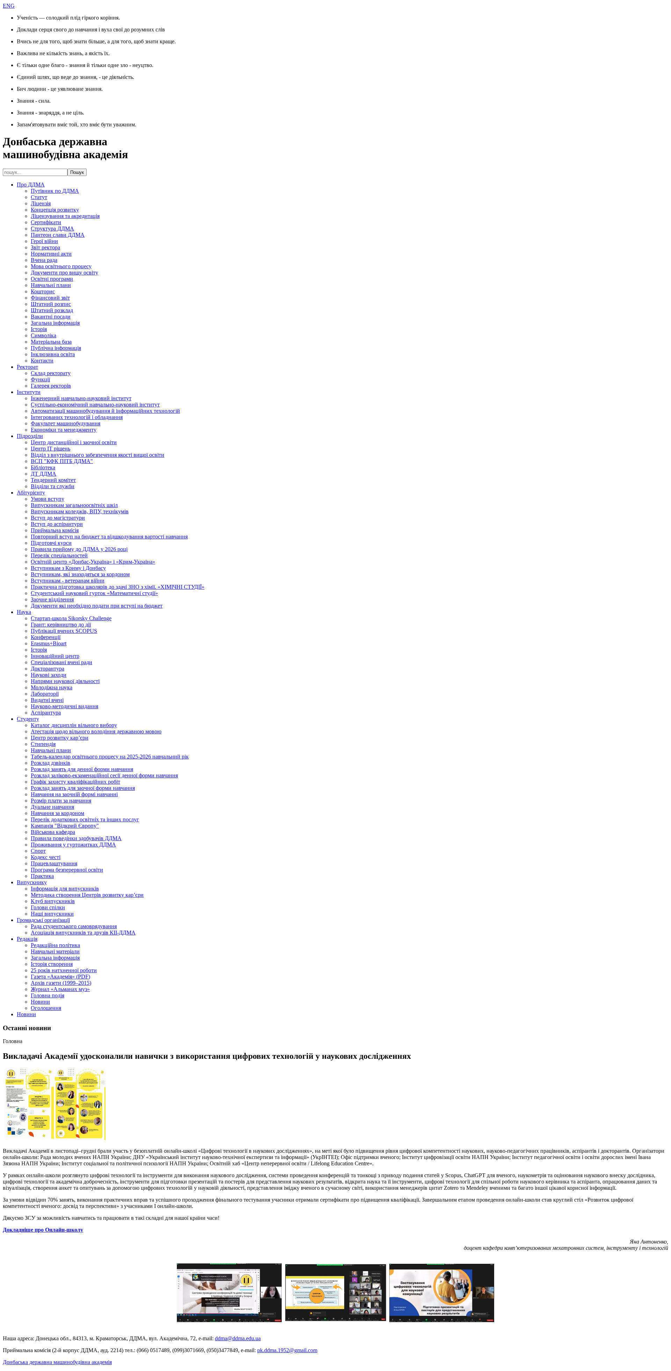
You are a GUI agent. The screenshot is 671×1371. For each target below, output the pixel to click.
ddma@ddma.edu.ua (238, 1338)
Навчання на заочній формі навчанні (74, 794)
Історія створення (52, 964)
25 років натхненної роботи (64, 970)
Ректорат (27, 367)
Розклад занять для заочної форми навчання (83, 788)
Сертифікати (46, 222)
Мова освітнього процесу (61, 266)
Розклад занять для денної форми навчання (82, 769)
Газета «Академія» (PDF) (60, 977)
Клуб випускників (53, 901)
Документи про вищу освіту (64, 273)
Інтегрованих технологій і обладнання (77, 417)
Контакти (42, 361)
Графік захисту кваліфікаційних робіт (75, 782)
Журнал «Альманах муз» (60, 989)
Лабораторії (45, 694)
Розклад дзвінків (50, 763)
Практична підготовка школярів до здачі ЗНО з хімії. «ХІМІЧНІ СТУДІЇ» (117, 587)
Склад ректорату (51, 373)
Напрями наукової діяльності (65, 681)
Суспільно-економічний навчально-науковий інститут (95, 405)
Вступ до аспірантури (57, 524)
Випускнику (32, 882)
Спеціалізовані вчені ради (61, 662)
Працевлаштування (54, 863)
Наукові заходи (48, 675)
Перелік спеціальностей (59, 555)
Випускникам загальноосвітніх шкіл (74, 505)
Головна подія (47, 995)
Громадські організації (43, 920)
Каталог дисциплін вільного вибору (74, 725)
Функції (40, 379)
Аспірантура (46, 713)
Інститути (29, 392)
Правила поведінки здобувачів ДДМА (76, 838)
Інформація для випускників (65, 889)
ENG (9, 6)
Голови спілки (48, 907)
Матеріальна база (51, 342)
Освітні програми (52, 279)
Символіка (43, 335)
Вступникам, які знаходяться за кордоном (80, 574)
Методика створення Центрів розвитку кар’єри (87, 895)
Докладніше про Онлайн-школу (43, 1230)
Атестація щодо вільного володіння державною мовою (96, 731)
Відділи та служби (52, 486)
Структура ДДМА (52, 229)
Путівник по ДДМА (55, 191)
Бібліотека (43, 467)
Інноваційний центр (55, 656)
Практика (42, 876)
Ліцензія (41, 203)
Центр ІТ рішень (50, 449)
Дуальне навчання (52, 807)
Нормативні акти (51, 254)
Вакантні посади (51, 317)
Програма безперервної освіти (67, 870)
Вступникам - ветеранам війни (67, 581)
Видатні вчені (47, 700)
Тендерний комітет (53, 480)
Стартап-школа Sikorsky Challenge (71, 618)
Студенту (28, 719)
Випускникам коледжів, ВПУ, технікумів (80, 511)
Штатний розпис (51, 304)
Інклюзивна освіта (53, 354)
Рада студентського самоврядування (74, 926)
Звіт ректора (45, 247)
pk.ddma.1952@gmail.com (287, 1350)
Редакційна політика (55, 945)
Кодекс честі (45, 857)
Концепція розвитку (55, 210)
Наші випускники (52, 914)
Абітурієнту (31, 493)
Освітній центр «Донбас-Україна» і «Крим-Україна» (93, 562)
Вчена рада (44, 260)
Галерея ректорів (51, 386)
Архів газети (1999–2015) (61, 983)
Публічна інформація (56, 348)
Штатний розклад (52, 310)
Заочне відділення (52, 599)
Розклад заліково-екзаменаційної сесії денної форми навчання (104, 775)
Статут (39, 197)
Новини (40, 1002)
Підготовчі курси (51, 543)
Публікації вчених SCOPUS (64, 631)
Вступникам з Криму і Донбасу (68, 568)
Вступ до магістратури (58, 518)
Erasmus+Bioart (48, 643)
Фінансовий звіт (50, 298)
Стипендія (43, 744)
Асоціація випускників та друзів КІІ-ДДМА (83, 933)
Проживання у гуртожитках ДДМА (73, 845)
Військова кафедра (53, 832)
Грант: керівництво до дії (61, 625)
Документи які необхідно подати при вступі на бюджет (97, 606)
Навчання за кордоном (57, 813)
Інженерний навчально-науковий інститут (81, 398)
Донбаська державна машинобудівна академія (57, 1362)
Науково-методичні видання (64, 706)
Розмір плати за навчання (61, 801)
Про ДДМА (31, 185)
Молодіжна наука (51, 687)
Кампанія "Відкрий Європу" (65, 826)
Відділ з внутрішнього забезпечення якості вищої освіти (97, 455)
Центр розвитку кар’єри (59, 738)
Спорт (38, 851)
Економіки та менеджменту (63, 430)
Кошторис (43, 291)
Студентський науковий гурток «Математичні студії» (94, 593)
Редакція (27, 939)
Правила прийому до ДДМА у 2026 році (79, 549)
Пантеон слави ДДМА (58, 235)
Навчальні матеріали (55, 951)
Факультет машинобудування (65, 423)
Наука (24, 612)
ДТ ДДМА (43, 474)
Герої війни (44, 241)
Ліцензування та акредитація (65, 216)
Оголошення (46, 1008)
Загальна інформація (55, 323)
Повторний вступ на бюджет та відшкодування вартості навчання (109, 537)
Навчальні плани (51, 285)
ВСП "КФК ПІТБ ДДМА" (62, 461)
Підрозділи (30, 436)
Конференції (45, 637)
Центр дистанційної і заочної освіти (74, 442)
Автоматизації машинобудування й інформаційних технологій (105, 411)
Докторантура (47, 669)
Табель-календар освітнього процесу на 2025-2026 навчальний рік (110, 757)
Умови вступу (47, 499)
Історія (39, 329)
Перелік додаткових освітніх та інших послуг (85, 819)
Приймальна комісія (55, 530)
